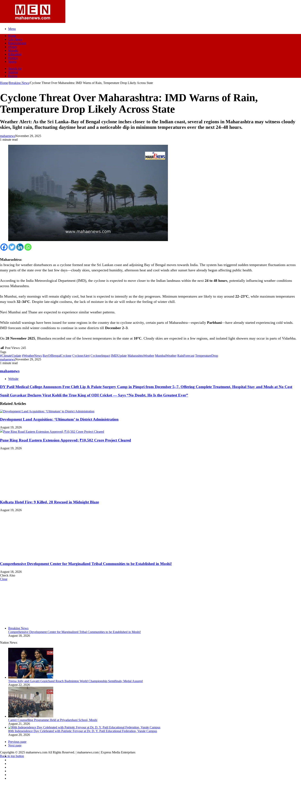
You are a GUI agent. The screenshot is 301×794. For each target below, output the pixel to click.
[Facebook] (4, 247)
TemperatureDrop (206, 355)
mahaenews (7, 136)
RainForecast (185, 355)
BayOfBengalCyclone (57, 355)
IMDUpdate (119, 355)
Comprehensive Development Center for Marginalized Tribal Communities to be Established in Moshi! (86, 564)
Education (14, 54)
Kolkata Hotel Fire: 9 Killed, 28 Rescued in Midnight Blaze (49, 502)
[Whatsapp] (28, 247)
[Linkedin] (20, 247)
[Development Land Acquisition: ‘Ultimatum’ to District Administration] (47, 411)
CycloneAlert (81, 355)
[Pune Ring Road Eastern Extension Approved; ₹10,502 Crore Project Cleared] (52, 431)
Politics (13, 58)
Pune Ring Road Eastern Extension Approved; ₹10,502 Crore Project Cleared (65, 440)
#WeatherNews (32, 355)
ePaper (12, 47)
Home (12, 35)
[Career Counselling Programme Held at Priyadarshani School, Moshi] (30, 716)
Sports (12, 61)
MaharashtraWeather (141, 355)
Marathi (13, 50)
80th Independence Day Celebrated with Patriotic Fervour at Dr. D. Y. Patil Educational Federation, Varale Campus (82, 731)
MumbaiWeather (166, 355)
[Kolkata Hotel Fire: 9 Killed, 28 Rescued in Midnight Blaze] (40, 494)
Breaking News (19, 83)
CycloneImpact (100, 355)
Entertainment (17, 43)
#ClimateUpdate (10, 355)
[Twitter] (12, 247)
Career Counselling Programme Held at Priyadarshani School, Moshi (52, 720)
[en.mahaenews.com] (32, 22)
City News (15, 39)
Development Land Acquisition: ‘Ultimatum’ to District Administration (59, 419)
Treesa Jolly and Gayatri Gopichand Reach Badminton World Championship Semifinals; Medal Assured (75, 681)
